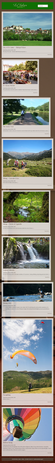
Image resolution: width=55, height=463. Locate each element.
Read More (50, 54)
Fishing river (7, 303)
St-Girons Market (9, 86)
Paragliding (6, 395)
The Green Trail (8, 127)
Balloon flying (7, 443)
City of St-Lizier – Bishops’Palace (14, 47)
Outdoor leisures (8, 270)
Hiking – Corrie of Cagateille (12, 224)
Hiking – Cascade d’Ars (11, 178)
